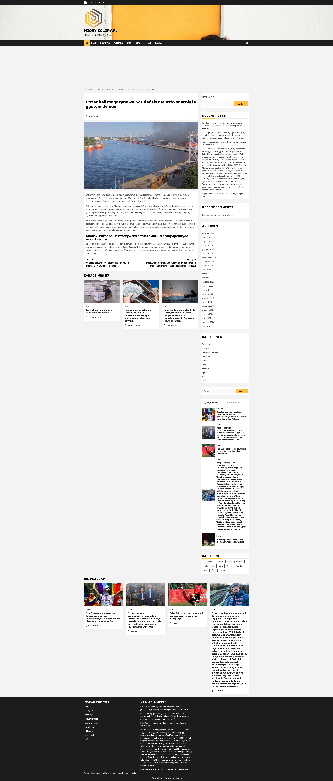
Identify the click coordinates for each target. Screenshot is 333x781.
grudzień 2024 (208, 298)
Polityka (118, 43)
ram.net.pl (89, 715)
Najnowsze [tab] (212, 402)
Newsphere (157, 778)
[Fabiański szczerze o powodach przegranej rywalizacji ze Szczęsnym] (208, 450)
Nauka (158, 43)
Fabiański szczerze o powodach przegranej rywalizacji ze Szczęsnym (231, 451)
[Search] (247, 43)
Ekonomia (105, 43)
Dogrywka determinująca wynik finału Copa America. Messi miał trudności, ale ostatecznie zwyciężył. (171, 262)
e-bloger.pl (89, 731)
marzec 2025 (207, 286)
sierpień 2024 (207, 314)
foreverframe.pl (91, 719)
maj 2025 (206, 278)
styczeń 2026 (207, 245)
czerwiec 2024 (208, 322)
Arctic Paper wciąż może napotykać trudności (99, 311)
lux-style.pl (89, 711)
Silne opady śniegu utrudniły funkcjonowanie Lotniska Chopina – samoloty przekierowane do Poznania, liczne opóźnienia (179, 315)
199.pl (87, 707)
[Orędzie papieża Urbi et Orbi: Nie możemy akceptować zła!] (208, 539)
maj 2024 (206, 326)
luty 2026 (206, 241)
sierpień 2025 (207, 266)
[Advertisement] (166, 66)
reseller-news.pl (91, 723)
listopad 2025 (207, 254)
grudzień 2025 (208, 250)
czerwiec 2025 (208, 274)
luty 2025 (206, 290)
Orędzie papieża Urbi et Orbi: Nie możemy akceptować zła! (230, 540)
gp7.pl (87, 739)
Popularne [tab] (234, 402)
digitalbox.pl (89, 727)
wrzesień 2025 (208, 262)
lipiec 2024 (206, 318)
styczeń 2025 (207, 294)
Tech (148, 43)
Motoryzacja (207, 356)
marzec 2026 (207, 237)
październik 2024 (209, 306)
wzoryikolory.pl (100, 31)
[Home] (86, 43)
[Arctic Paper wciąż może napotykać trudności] (102, 291)
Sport (139, 43)
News (94, 43)
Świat (129, 43)
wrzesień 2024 (208, 310)
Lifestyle (205, 348)
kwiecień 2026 (208, 233)
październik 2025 (209, 258)
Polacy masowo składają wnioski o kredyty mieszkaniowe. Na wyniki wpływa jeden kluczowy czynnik (138, 315)
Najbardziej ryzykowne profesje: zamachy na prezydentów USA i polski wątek (107, 262)
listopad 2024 (207, 302)
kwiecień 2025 (208, 282)
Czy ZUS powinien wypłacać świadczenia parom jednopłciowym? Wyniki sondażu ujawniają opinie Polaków (222, 125)
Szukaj (208, 97)
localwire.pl (89, 735)
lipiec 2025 (206, 270)
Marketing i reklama (210, 352)
